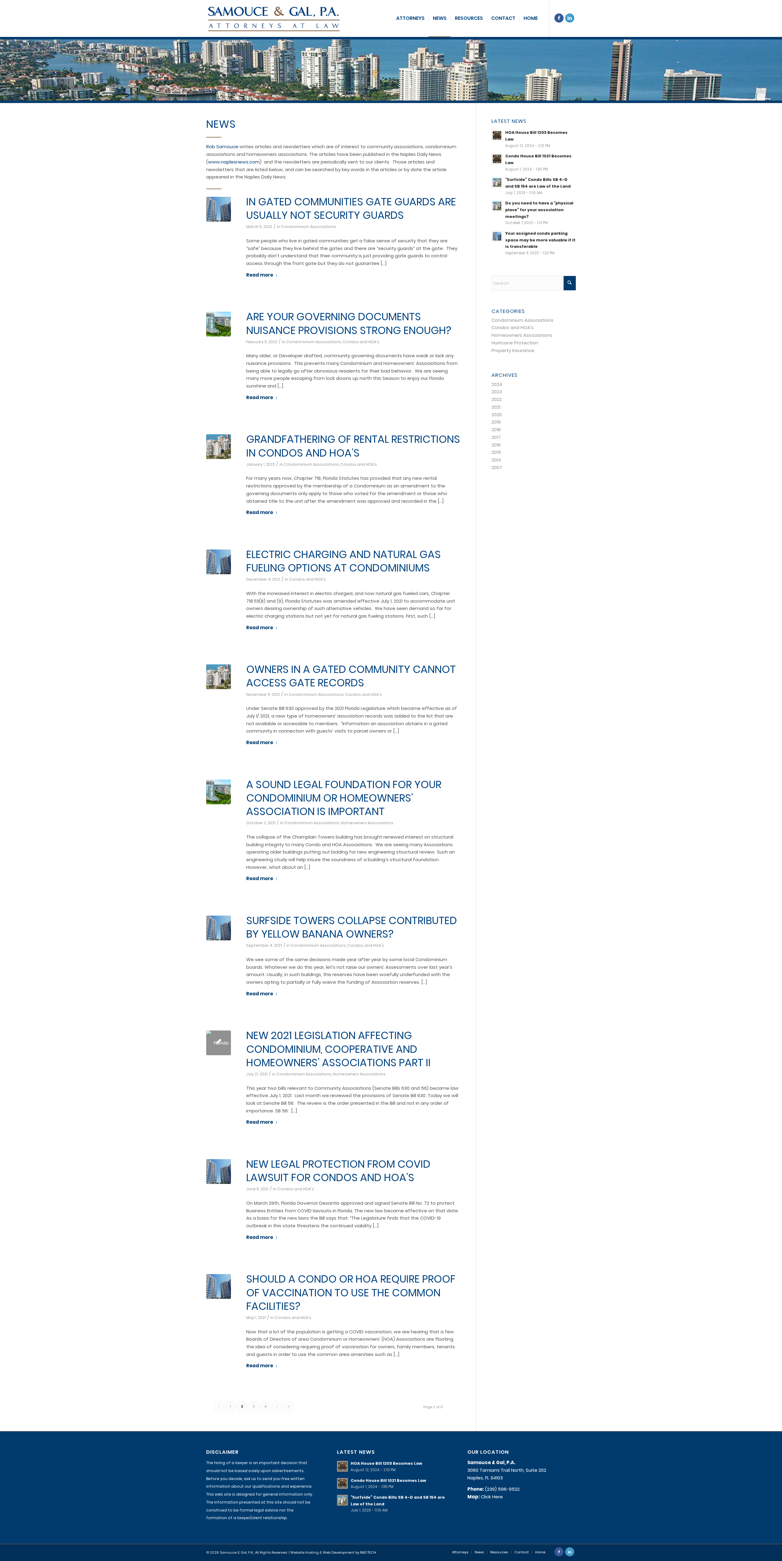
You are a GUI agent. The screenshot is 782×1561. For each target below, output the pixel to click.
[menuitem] (410, 18)
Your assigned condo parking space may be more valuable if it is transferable (540, 240)
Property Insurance (512, 350)
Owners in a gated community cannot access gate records (351, 676)
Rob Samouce (222, 146)
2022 (496, 399)
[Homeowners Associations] (218, 324)
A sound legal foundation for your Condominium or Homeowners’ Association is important (343, 798)
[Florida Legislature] (218, 1042)
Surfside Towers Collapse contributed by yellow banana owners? (351, 927)
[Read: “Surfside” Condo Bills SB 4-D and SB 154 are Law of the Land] (496, 182)
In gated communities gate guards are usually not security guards (351, 208)
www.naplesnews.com (234, 162)
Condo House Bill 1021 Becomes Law (388, 1480)
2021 (495, 407)
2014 (496, 460)
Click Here (492, 1496)
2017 (496, 437)
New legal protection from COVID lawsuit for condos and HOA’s (338, 1171)
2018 (496, 429)
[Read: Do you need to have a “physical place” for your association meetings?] (496, 205)
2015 (496, 452)
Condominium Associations (308, 226)
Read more (259, 275)
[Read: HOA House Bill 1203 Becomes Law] (496, 135)
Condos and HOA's (361, 341)
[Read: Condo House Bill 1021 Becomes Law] (496, 158)
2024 (496, 384)
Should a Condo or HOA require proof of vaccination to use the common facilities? (350, 1292)
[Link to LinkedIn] (569, 18)
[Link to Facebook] (559, 18)
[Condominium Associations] (218, 446)
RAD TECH (368, 1552)
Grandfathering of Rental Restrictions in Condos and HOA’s (353, 446)
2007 (496, 467)
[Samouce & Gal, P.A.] (274, 18)
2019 (496, 422)
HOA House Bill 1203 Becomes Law (386, 1463)
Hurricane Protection (514, 343)
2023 (496, 391)
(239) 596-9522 (502, 1489)
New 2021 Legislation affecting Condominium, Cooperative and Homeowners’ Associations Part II (338, 1049)
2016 (496, 445)
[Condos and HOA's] (218, 209)
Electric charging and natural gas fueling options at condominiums (343, 561)
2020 (496, 414)
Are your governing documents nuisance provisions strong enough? (348, 323)
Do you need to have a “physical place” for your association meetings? (539, 209)
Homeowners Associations (367, 822)
